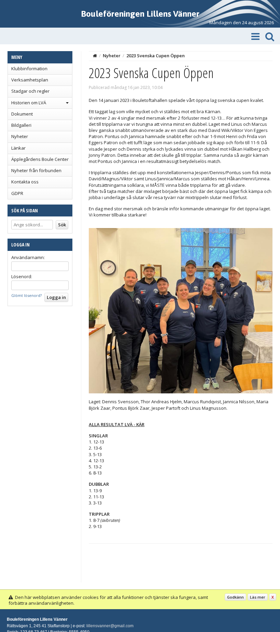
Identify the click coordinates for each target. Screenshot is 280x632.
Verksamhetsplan (29, 80)
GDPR (17, 193)
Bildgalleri (21, 125)
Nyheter (19, 136)
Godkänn (235, 597)
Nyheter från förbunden (36, 170)
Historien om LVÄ (28, 103)
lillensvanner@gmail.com (110, 625)
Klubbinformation (29, 68)
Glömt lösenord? (26, 295)
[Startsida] (95, 55)
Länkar (18, 148)
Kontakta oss (25, 182)
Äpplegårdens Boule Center (40, 159)
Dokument (22, 114)
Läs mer (257, 597)
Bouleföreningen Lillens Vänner (140, 13)
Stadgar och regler (30, 91)
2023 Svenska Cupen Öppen (155, 55)
